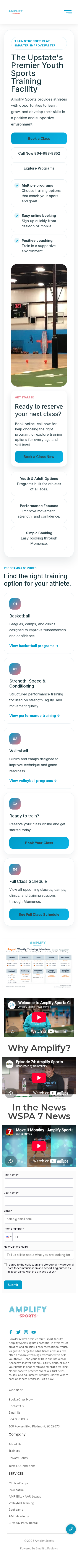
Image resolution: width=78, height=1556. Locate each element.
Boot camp (16, 1509)
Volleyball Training (21, 1503)
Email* (8, 1210)
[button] (8, 1236)
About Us (15, 1444)
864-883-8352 (18, 1419)
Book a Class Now (39, 456)
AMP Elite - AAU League (25, 1496)
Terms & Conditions (22, 1466)
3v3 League (16, 1490)
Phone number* (14, 1228)
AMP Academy (19, 1516)
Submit (13, 1285)
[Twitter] (18, 1332)
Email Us (14, 1412)
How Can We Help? (16, 1246)
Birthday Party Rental (23, 1522)
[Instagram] (26, 1332)
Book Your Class (39, 843)
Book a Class (39, 138)
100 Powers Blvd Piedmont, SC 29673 (34, 1426)
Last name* (11, 1192)
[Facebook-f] (11, 1332)
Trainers (14, 1450)
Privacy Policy (18, 1458)
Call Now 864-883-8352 (39, 153)
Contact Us (16, 1406)
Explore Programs (39, 168)
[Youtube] (33, 1332)
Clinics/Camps (18, 1483)
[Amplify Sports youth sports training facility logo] (28, 1312)
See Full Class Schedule (39, 914)
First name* (11, 1174)
